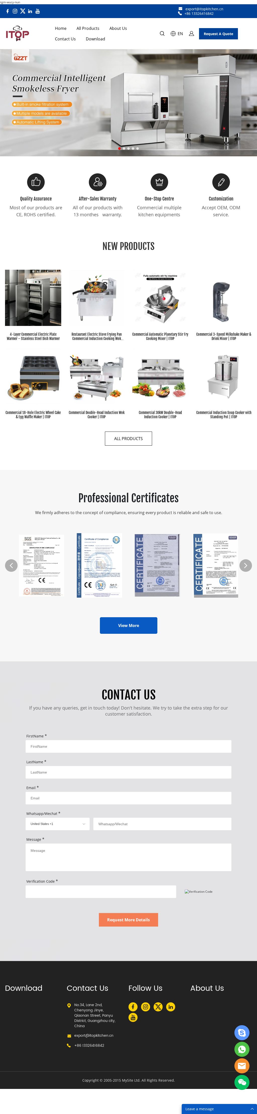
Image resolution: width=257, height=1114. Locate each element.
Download (95, 39)
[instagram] (15, 11)
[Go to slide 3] (128, 148)
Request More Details (128, 920)
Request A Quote (218, 33)
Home (61, 28)
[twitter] (22, 11)
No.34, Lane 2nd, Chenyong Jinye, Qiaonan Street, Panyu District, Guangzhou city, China (94, 1015)
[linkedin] (30, 11)
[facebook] (7, 11)
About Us (118, 28)
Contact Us (65, 39)
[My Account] (191, 33)
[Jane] (241, 1032)
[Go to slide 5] (137, 148)
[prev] (11, 565)
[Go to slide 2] (124, 148)
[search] (162, 34)
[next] (245, 565)
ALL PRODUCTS (128, 438)
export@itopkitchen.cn (204, 9)
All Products (88, 28)
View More (128, 625)
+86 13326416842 (199, 13)
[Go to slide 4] (133, 148)
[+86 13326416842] (180, 13)
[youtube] (37, 11)
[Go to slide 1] (119, 148)
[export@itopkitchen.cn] (180, 9)
